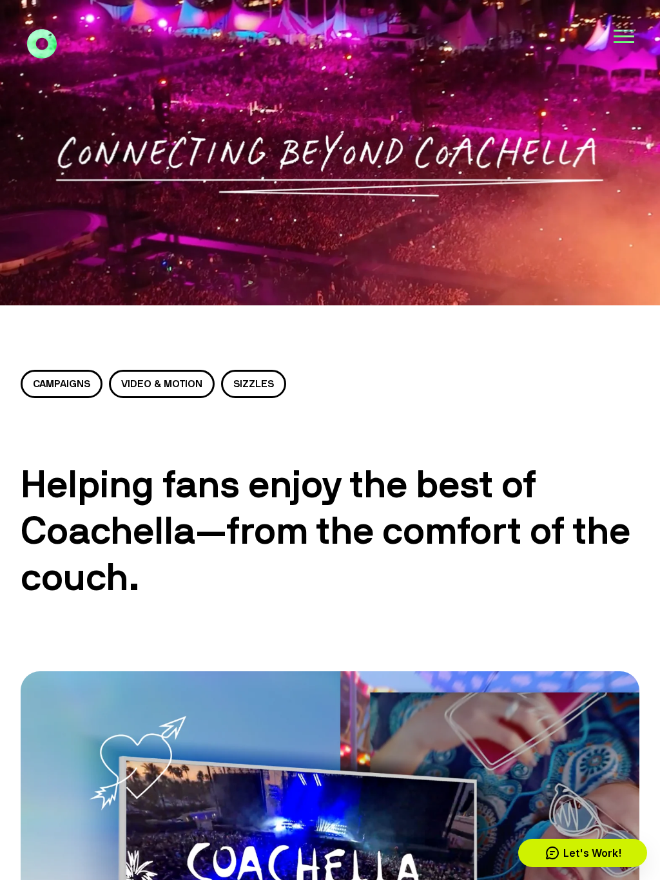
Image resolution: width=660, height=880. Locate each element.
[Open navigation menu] (623, 36)
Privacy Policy (109, 825)
